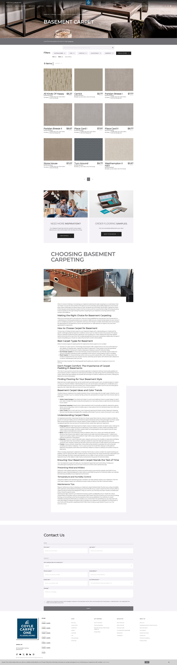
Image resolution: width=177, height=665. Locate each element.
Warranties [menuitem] (119, 633)
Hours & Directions (142, 6)
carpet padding (68, 371)
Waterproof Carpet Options (67, 346)
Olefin (70, 426)
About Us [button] (40, 6)
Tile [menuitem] (72, 635)
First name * (47, 547)
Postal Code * (47, 579)
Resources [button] (32, 6)
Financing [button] (49, 6)
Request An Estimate (156, 6)
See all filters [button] (122, 53)
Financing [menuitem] (73, 640)
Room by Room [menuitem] (143, 627)
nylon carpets (97, 432)
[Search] (113, 47)
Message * (46, 588)
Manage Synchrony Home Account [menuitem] (148, 625)
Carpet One (47, 14)
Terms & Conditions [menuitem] (145, 638)
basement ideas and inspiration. (86, 387)
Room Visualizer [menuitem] (98, 622)
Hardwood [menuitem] (73, 627)
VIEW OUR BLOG (64, 235)
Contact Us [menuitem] (142, 635)
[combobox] (87, 47)
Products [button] (9, 6)
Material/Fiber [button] (58, 53)
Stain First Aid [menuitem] (120, 625)
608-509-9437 (17, 2)
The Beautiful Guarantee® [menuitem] (123, 630)
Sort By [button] (57, 63)
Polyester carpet (70, 439)
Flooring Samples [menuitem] (98, 625)
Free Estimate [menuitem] (74, 638)
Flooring (54, 14)
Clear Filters (68, 56)
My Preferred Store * (94, 579)
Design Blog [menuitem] (97, 631)
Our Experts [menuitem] (143, 630)
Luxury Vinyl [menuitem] (74, 625)
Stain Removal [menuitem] (120, 622)
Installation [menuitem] (120, 635)
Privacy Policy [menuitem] (143, 640)
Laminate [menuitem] (73, 633)
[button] (165, 6)
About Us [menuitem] (142, 622)
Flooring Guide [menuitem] (120, 627)
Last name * (92, 547)
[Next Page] (92, 179)
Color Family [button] (95, 53)
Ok (147, 662)
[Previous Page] (84, 179)
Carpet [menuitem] (73, 630)
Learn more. (106, 662)
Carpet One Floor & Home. (26, 657)
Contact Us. (70, 41)
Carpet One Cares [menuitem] (144, 633)
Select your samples (110, 234)
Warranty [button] (108, 53)
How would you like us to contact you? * (53, 562)
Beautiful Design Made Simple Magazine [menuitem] (101, 628)
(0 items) (170, 6)
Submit (88, 608)
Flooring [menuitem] (73, 622)
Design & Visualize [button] (20, 6)
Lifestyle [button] (81, 53)
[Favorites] (168, 6)
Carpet (59, 14)
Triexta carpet (83, 446)
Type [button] (71, 53)
